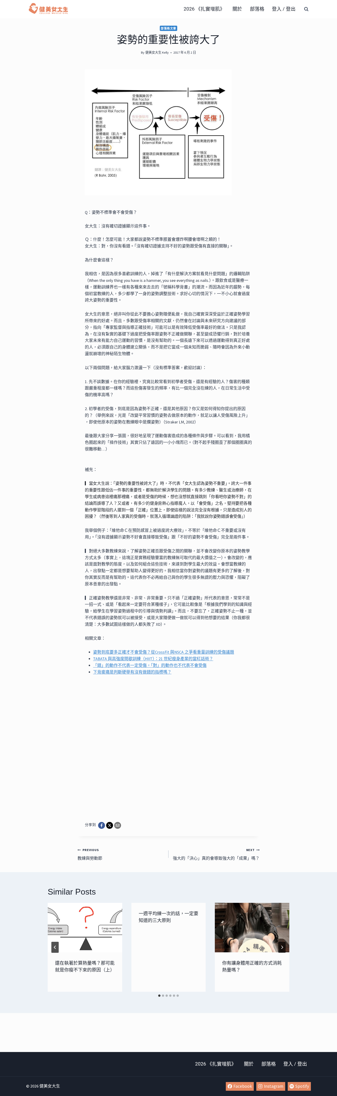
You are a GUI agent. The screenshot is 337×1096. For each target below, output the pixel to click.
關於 (237, 9)
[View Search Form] (306, 9)
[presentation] (85, 927)
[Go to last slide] (55, 947)
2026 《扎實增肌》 (204, 9)
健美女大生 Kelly (157, 52)
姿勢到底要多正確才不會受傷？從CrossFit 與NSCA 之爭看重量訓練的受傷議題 (163, 652)
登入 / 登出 (284, 9)
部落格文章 (168, 28)
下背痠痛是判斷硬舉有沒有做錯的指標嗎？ (132, 672)
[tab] (159, 995)
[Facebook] (101, 825)
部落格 (257, 9)
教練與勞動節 (89, 854)
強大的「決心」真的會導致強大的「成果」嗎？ (216, 854)
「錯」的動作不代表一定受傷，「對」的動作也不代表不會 (150, 665)
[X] (109, 825)
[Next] (282, 947)
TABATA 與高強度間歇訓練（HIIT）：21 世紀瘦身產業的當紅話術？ (153, 658)
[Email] (117, 825)
